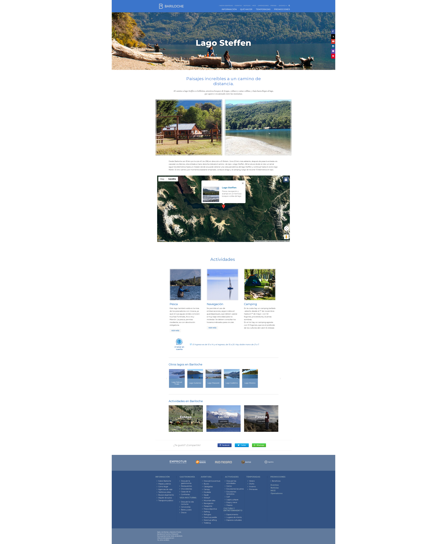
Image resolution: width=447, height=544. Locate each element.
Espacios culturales (234, 520)
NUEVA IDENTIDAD (226, 5)
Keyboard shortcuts (260, 241)
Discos (183, 512)
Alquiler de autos (165, 498)
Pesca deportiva (210, 509)
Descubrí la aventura (212, 481)
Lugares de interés (234, 517)
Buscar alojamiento (166, 495)
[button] (223, 206)
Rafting (207, 512)
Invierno (252, 487)
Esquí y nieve (231, 502)
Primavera (253, 489)
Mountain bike (209, 501)
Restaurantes (186, 486)
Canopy (207, 489)
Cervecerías (185, 507)
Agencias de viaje (165, 489)
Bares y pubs (186, 510)
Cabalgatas (208, 487)
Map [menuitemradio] (162, 179)
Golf (228, 497)
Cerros (229, 486)
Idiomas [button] (282, 5)
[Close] (243, 183)
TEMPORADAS (263, 9)
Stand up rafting (210, 520)
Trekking (207, 523)
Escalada (207, 492)
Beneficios (276, 481)
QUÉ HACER (246, 9)
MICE (254, 5)
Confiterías (185, 494)
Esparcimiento (232, 514)
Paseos (229, 505)
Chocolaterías (186, 489)
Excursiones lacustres (235, 489)
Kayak (206, 495)
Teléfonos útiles (164, 492)
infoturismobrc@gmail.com (165, 538)
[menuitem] (229, 9)
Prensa (273, 5)
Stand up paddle (210, 517)
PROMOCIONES (282, 9)
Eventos (238, 5)
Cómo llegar (163, 487)
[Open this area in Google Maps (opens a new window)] (161, 240)
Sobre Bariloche (164, 481)
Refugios (207, 514)
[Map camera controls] (286, 228)
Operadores (263, 5)
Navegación (208, 503)
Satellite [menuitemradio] (172, 179)
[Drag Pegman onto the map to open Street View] (286, 236)
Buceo (206, 484)
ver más (175, 331)
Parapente (208, 506)
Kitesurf (207, 498)
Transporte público (165, 501)
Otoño (251, 484)
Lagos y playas (232, 500)
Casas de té (185, 492)
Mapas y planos (164, 484)
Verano (252, 481)
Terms (287, 241)
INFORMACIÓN (229, 9)
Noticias (247, 5)
